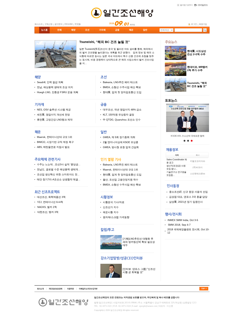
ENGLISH (68, 24)
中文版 (78, 24)
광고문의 (58, 24)
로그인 (194, 24)
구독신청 (48, 24)
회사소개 (38, 24)
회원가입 (203, 24)
